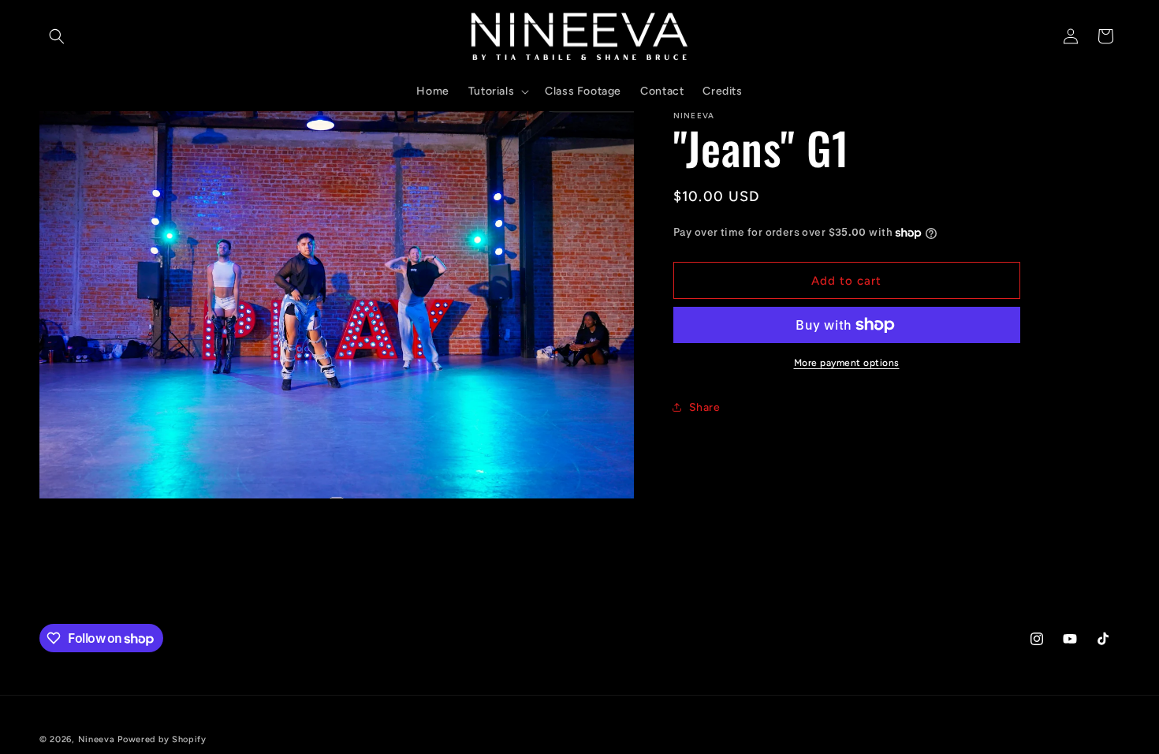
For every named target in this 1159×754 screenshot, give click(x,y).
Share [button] (705, 407)
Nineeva (96, 739)
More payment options (847, 362)
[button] (56, 36)
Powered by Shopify (162, 739)
